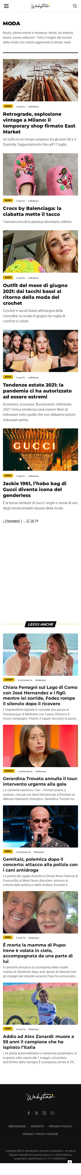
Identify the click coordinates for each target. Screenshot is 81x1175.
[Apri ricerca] (75, 6)
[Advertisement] (40, 575)
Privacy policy (60, 1126)
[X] (37, 1113)
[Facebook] (29, 1113)
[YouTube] (52, 1113)
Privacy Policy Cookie (40, 1134)
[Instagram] (44, 1113)
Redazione (17, 1126)
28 (32, 521)
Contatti (37, 1126)
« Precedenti (11, 521)
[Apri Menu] (6, 6)
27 (28, 521)
